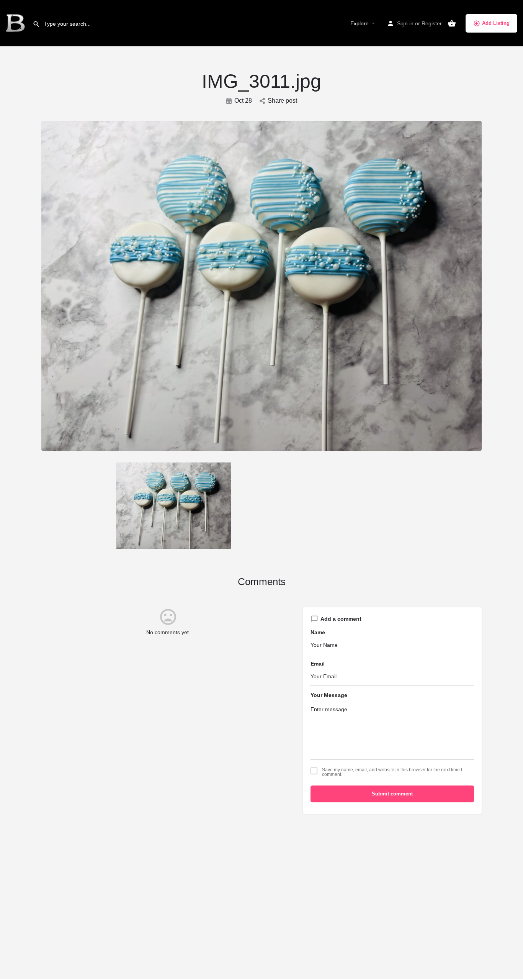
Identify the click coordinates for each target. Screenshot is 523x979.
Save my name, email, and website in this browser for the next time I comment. (392, 772)
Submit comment (392, 794)
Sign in (405, 23)
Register (432, 23)
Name (318, 632)
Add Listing (496, 23)
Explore (359, 23)
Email (318, 664)
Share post (282, 100)
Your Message (329, 695)
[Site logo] (16, 23)
